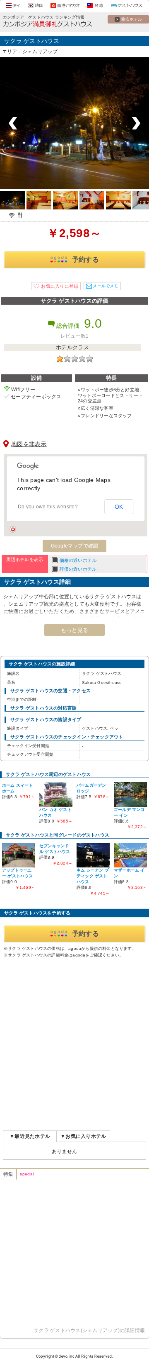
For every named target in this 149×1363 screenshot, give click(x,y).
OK (119, 506)
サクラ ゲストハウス (31, 41)
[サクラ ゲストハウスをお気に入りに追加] (56, 286)
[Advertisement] (74, 1042)
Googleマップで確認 (75, 546)
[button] (12, 529)
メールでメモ (105, 286)
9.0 (93, 323)
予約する (85, 259)
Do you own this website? (48, 507)
